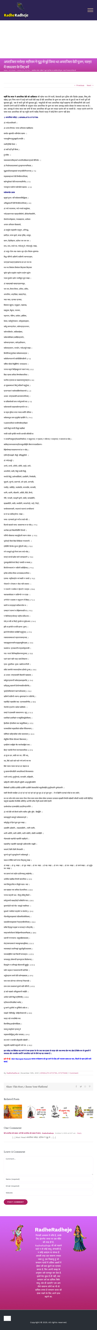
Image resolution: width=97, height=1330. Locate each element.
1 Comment (73, 1073)
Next (89, 85)
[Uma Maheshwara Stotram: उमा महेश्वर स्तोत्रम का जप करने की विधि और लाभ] (84, 1112)
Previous (80, 85)
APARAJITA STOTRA (48, 1073)
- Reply (78, 1133)
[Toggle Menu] (90, 10)
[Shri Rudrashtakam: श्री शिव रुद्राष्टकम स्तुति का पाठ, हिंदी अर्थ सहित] (37, 1112)
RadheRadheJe (13, 1073)
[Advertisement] (48, 39)
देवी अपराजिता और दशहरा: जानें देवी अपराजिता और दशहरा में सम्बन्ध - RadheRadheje (29, 1133)
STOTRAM (62, 1073)
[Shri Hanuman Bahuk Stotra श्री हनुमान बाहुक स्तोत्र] (60, 1112)
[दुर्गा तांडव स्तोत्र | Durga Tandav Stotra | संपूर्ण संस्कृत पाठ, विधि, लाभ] (13, 1112)
